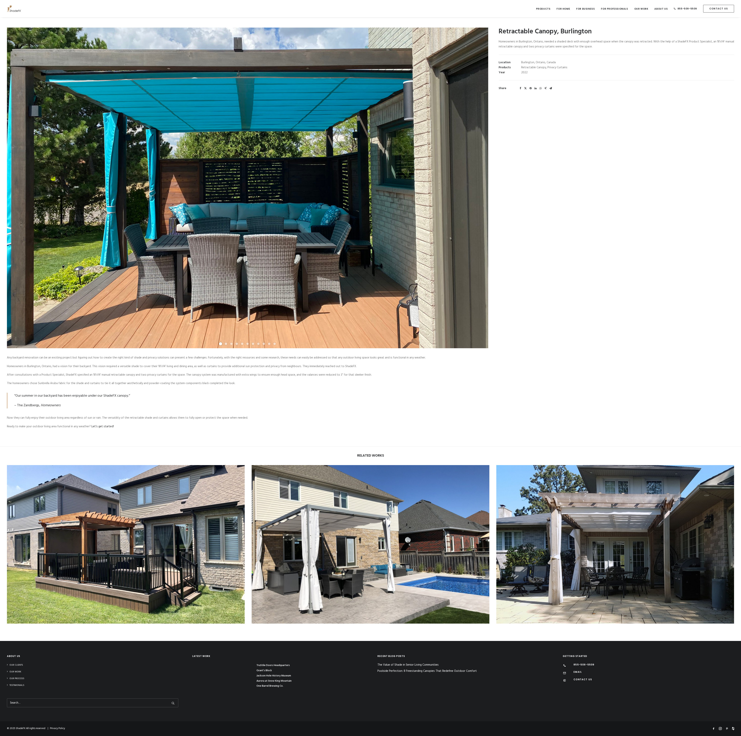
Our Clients (16, 665)
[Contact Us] (564, 681)
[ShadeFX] (14, 8)
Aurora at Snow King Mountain (274, 681)
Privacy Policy (57, 728)
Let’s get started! (102, 426)
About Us (661, 8)
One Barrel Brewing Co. (269, 686)
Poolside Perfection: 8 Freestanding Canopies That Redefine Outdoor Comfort (427, 671)
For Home (563, 8)
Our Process (16, 678)
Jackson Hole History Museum (273, 676)
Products (543, 8)
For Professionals (614, 8)
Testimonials (16, 685)
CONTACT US (583, 679)
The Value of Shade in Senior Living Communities (408, 665)
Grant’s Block (264, 670)
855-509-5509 (687, 8)
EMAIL (578, 672)
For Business (585, 8)
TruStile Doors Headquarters (273, 665)
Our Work (641, 8)
